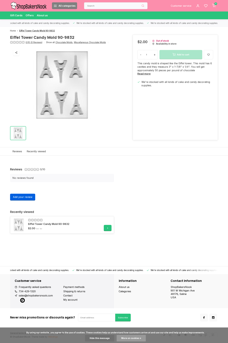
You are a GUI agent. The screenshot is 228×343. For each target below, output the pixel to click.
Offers (30, 15)
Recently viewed (36, 151)
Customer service (181, 5)
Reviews (17, 151)
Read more (144, 73)
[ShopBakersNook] (28, 5)
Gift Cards (16, 15)
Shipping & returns (74, 291)
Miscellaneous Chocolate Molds (90, 42)
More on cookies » (131, 338)
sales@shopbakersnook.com (36, 295)
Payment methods (74, 287)
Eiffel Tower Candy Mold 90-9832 (37, 30)
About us (42, 15)
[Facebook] (204, 317)
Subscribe (123, 317)
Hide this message (100, 338)
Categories (125, 291)
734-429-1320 (27, 291)
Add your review (22, 197)
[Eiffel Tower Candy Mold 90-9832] (19, 225)
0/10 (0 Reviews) (34, 42)
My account (70, 299)
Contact (67, 295)
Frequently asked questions (35, 287)
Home (13, 30)
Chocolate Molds (64, 42)
